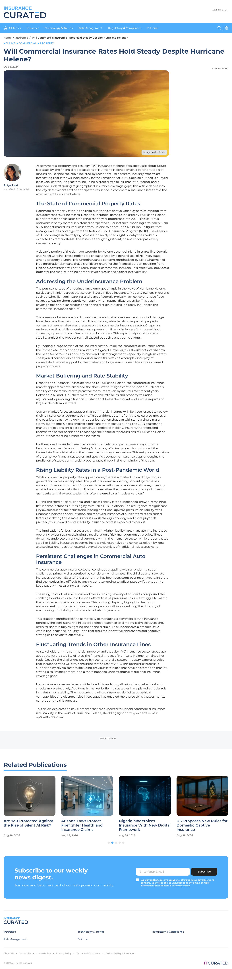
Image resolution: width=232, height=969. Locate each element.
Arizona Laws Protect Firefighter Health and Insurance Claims (82, 825)
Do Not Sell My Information (120, 953)
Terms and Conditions (88, 953)
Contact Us (25, 953)
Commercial (27, 43)
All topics (15, 28)
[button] (109, 843)
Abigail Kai (11, 185)
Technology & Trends (59, 28)
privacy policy (182, 885)
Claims (10, 43)
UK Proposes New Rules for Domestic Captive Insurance (202, 825)
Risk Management (90, 28)
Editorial (152, 28)
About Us (9, 953)
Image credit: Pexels (154, 152)
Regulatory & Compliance (125, 28)
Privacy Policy (63, 953)
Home (8, 37)
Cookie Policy (43, 953)
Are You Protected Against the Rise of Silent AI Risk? (28, 823)
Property (47, 43)
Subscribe (204, 871)
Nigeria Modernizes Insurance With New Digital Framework (145, 825)
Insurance (33, 28)
